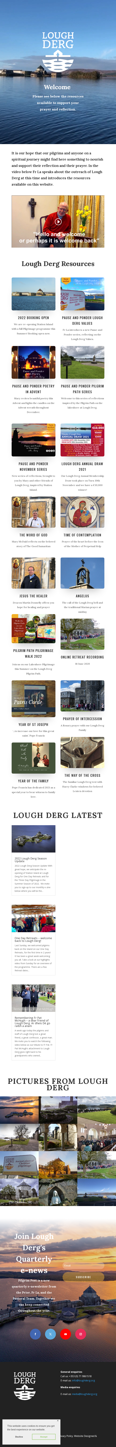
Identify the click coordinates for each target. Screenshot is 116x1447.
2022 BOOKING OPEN (33, 317)
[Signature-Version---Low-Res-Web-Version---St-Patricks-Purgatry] (19, 1123)
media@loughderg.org (84, 1394)
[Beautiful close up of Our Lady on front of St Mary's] (58, 1205)
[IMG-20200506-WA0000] (19, 1177)
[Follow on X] (50, 1334)
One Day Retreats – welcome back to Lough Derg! (33, 939)
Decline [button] (19, 1437)
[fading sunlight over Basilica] (58, 1177)
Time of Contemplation (82, 534)
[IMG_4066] (96, 1123)
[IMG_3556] (96, 1150)
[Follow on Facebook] (35, 1334)
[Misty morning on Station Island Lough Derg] (58, 1123)
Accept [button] (43, 1437)
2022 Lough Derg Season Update (31, 860)
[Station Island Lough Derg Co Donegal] (19, 1150)
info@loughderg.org (83, 1380)
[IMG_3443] (96, 1205)
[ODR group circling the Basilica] (96, 1177)
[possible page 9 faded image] (58, 1150)
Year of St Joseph (33, 724)
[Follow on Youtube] (65, 1334)
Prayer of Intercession (82, 718)
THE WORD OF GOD (33, 534)
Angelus (82, 595)
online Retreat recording (82, 657)
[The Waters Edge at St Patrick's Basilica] (19, 1205)
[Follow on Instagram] (80, 1334)
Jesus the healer (33, 595)
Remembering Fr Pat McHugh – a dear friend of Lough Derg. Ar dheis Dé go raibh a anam (32, 1022)
